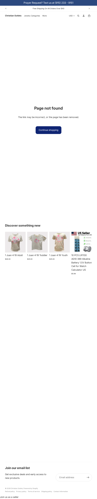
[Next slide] (89, 8)
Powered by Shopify (30, 488)
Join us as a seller (9, 497)
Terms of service (34, 491)
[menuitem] (44, 15)
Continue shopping (48, 130)
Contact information (61, 491)
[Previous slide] (6, 8)
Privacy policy (21, 491)
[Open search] (78, 16)
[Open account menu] (83, 16)
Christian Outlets (17, 488)
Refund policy (10, 491)
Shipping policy (46, 491)
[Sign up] (88, 477)
